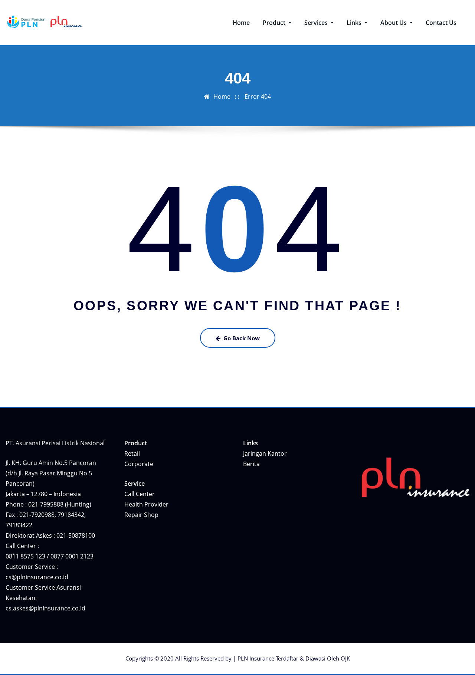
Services (316, 23)
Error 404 (258, 96)
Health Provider (146, 504)
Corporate (138, 464)
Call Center (139, 494)
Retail (132, 453)
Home (241, 23)
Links (355, 23)
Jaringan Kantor (265, 453)
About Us (394, 23)
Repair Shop (141, 515)
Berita (251, 464)
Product (275, 23)
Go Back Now (241, 338)
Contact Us (441, 23)
